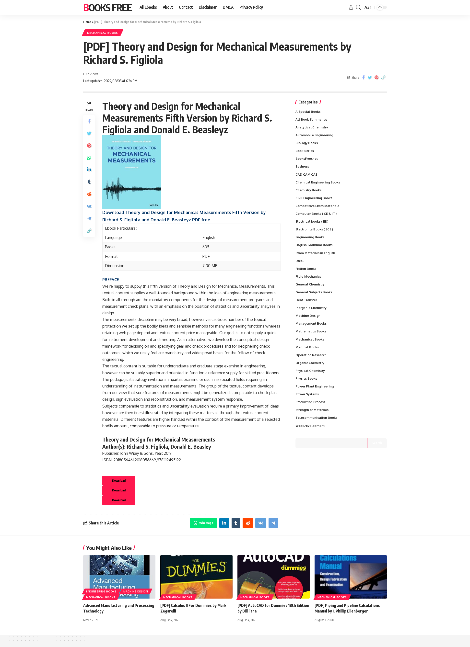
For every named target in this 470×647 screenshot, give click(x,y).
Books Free (107, 7)
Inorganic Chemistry (311, 308)
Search (377, 443)
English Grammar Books (313, 245)
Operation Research (311, 355)
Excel (299, 261)
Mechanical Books (102, 32)
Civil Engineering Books (313, 198)
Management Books (311, 323)
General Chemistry (310, 284)
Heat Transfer (306, 300)
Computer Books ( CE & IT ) (316, 214)
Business (302, 166)
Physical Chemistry (310, 371)
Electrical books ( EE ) (311, 221)
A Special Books (307, 112)
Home (87, 22)
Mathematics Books (310, 331)
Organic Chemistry (309, 363)
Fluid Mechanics (308, 276)
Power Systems (307, 394)
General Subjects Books (313, 292)
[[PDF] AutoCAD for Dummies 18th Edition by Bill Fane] (273, 577)
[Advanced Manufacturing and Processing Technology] (119, 577)
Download (119, 480)
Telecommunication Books (316, 418)
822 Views (90, 74)
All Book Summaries (311, 119)
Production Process (310, 402)
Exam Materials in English (315, 253)
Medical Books (307, 347)
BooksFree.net (306, 158)
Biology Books (306, 143)
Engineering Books (309, 237)
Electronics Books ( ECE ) (314, 229)
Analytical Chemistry (311, 127)
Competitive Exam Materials (317, 206)
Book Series (304, 151)
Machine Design (307, 316)
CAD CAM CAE (306, 174)
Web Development (310, 426)
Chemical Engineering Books (317, 182)
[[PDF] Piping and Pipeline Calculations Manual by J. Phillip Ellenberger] (351, 577)
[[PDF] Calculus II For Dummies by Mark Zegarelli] (196, 577)
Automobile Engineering (314, 135)
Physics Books (306, 378)
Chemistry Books (308, 190)
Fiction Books (305, 269)
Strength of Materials (312, 410)
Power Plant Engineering (314, 386)
